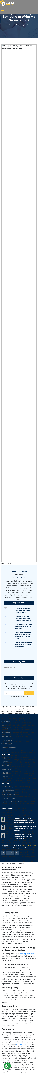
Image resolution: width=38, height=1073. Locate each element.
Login (3, 758)
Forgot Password (7, 769)
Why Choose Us (7, 744)
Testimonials (6, 736)
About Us (4, 729)
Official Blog (6, 773)
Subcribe (28, 693)
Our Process (5, 733)
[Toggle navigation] (2, 10)
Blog (17, 25)
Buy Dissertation (7, 791)
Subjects (4, 777)
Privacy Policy (6, 740)
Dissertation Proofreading (11, 802)
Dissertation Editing (8, 798)
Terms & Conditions (8, 748)
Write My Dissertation (9, 794)
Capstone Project (7, 787)
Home (11, 25)
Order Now (5, 765)
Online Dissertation (29, 846)
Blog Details (25, 25)
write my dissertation (27, 954)
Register (4, 762)
